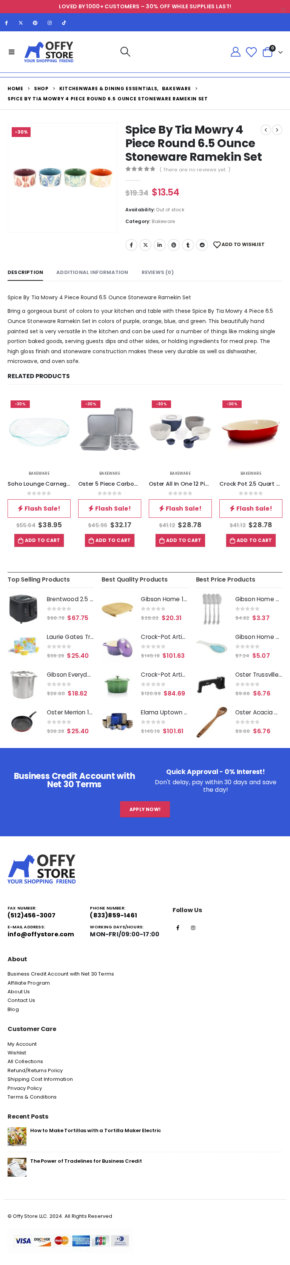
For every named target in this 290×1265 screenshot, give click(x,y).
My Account (22, 1044)
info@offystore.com (41, 934)
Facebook (131, 245)
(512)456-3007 (32, 915)
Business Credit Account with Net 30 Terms (61, 973)
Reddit (202, 245)
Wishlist (17, 1052)
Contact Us (21, 1000)
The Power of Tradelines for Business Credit (86, 1161)
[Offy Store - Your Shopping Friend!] (48, 52)
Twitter (145, 245)
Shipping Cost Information (40, 1079)
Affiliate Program (29, 982)
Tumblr (188, 245)
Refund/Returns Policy (35, 1070)
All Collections (25, 1061)
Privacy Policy (25, 1088)
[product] (23, 609)
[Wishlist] (251, 52)
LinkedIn (160, 245)
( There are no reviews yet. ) (194, 169)
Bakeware (163, 221)
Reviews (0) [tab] (158, 272)
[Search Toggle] (125, 52)
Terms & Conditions (32, 1096)
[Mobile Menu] (12, 51)
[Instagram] (49, 22)
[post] (17, 1136)
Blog (13, 1009)
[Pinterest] (35, 22)
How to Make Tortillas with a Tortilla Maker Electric (95, 1130)
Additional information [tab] (92, 272)
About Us (19, 991)
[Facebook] (6, 22)
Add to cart (42, 540)
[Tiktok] (64, 22)
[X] (20, 22)
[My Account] (235, 52)
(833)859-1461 (113, 915)
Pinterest (174, 245)
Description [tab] (25, 272)
